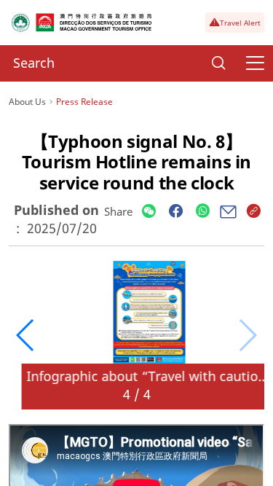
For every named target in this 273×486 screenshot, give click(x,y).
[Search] (218, 63)
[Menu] (255, 63)
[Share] (148, 211)
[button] (26, 335)
